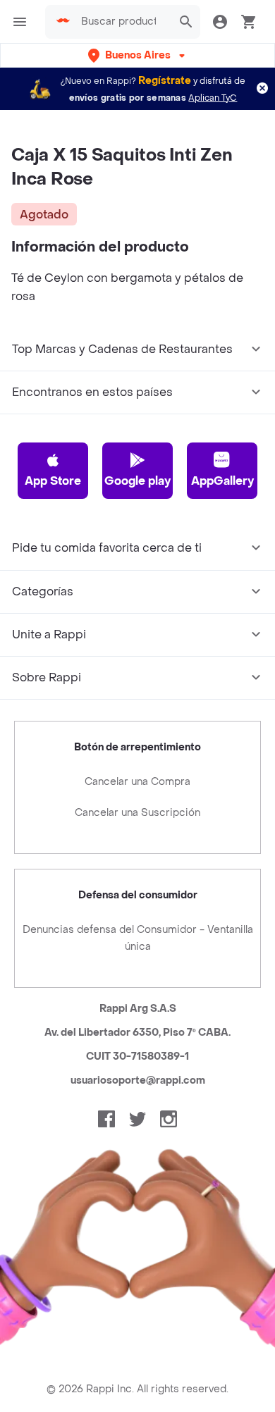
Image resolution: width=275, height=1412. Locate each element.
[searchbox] (123, 22)
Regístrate (164, 80)
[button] (137, 55)
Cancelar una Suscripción (137, 812)
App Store (53, 480)
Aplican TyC (212, 98)
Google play (137, 480)
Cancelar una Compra (137, 781)
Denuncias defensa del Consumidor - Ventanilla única (138, 938)
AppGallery (222, 480)
